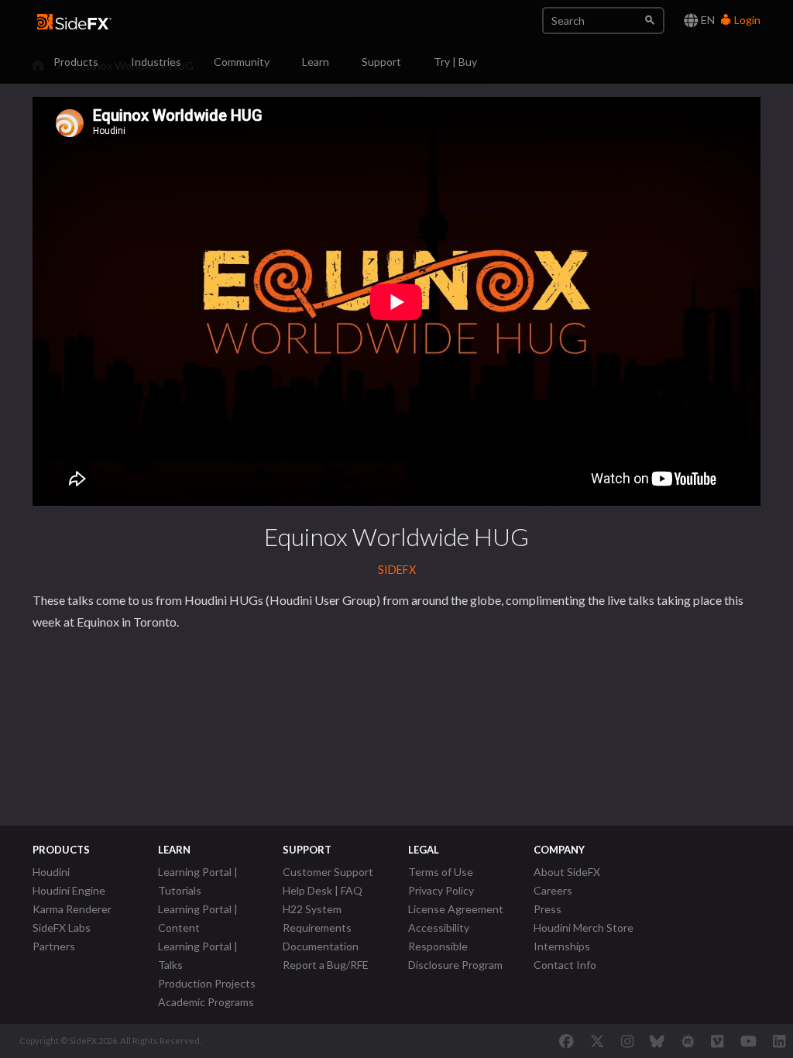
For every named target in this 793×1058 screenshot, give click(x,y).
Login (746, 19)
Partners (54, 946)
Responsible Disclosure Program (455, 955)
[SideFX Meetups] (688, 1041)
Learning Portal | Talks (198, 955)
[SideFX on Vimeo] (717, 1041)
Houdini (51, 871)
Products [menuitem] (75, 61)
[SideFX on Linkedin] (779, 1041)
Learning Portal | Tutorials (198, 881)
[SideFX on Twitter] (597, 1041)
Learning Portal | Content (198, 918)
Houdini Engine (69, 890)
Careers (553, 890)
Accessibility (438, 927)
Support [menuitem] (381, 61)
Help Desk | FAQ (322, 890)
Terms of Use (440, 871)
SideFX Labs (62, 927)
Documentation (321, 946)
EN (707, 19)
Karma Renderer (72, 908)
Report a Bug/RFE (326, 964)
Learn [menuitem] (315, 61)
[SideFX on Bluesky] (657, 1041)
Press (547, 908)
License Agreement (455, 908)
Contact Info (565, 964)
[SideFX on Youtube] (748, 1041)
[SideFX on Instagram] (627, 1041)
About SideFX (567, 871)
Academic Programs (206, 1001)
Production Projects (207, 983)
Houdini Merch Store (583, 927)
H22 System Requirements (317, 918)
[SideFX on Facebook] (566, 1041)
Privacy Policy (441, 890)
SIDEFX (397, 569)
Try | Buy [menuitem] (455, 61)
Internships (562, 946)
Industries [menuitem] (156, 61)
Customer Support (328, 871)
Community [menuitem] (241, 61)
